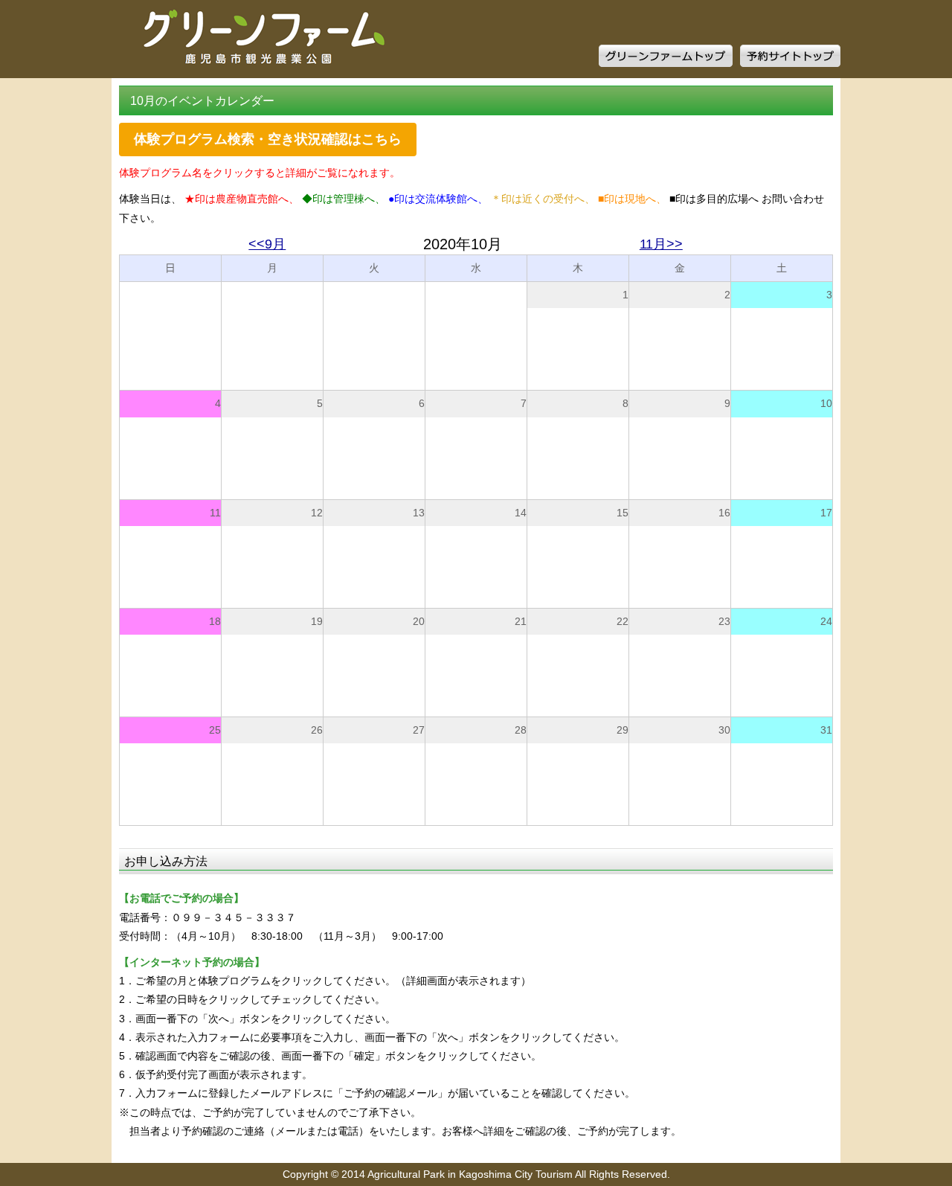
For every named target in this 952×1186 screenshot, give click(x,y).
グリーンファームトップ (666, 56)
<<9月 (267, 244)
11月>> (661, 244)
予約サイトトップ (790, 56)
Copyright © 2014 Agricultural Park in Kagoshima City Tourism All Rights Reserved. (476, 1174)
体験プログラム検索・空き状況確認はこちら (268, 139)
